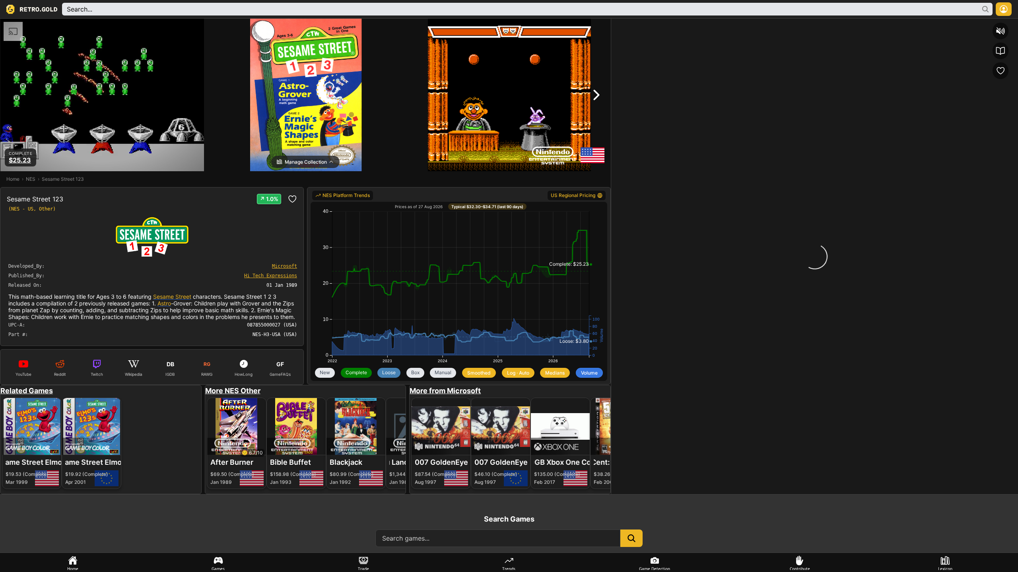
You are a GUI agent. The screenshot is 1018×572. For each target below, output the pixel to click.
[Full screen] (953, 25)
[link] (342, 195)
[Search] (618, 25)
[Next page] (682, 25)
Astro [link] (164, 303)
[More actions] (1010, 25)
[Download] (981, 25)
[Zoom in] (830, 25)
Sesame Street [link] (172, 296)
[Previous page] (633, 25)
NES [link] (30, 179)
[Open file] (967, 25)
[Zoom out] (790, 25)
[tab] (73, 562)
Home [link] (12, 179)
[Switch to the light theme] (939, 25)
